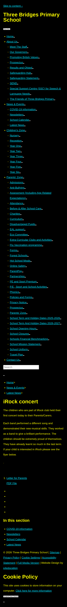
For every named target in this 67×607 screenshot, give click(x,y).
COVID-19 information (19, 528)
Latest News (14, 392)
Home (10, 382)
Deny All (16, 596)
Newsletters (13, 534)
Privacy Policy (11, 557)
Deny (11, 596)
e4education (10, 568)
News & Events (15, 387)
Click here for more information (34, 590)
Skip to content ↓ (13, 5)
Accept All (6, 596)
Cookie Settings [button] (31, 557)
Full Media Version (28, 562)
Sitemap (54, 552)
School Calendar (16, 539)
